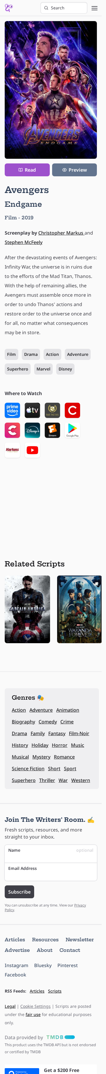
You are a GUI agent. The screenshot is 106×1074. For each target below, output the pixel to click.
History (20, 745)
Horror (59, 745)
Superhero (17, 369)
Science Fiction (28, 768)
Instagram (16, 965)
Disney (65, 369)
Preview (78, 170)
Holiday (40, 745)
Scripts (55, 991)
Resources (45, 939)
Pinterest (67, 965)
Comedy (48, 721)
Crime (67, 721)
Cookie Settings (35, 1006)
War (63, 780)
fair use (33, 1014)
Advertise (17, 950)
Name (50, 850)
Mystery (41, 757)
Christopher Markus (61, 233)
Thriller (47, 780)
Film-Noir (79, 733)
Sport (70, 768)
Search (57, 8)
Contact (69, 950)
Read (30, 170)
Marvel (43, 369)
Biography (23, 721)
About (44, 950)
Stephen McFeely (23, 242)
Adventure (77, 354)
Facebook (15, 974)
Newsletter (80, 939)
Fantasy (56, 733)
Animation (67, 710)
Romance (64, 757)
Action (52, 354)
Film (11, 354)
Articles (15, 939)
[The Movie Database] (59, 1037)
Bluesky (43, 965)
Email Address (22, 868)
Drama (31, 354)
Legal (10, 1006)
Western (80, 780)
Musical (20, 757)
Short (54, 768)
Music (77, 745)
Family (38, 733)
